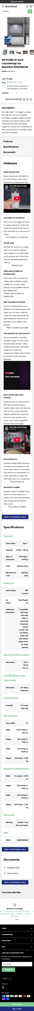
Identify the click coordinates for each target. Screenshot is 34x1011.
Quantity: (5, 93)
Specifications (11, 147)
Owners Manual (12, 873)
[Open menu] (3, 6)
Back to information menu (15, 517)
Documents (9, 152)
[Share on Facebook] (20, 99)
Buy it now (17, 1009)
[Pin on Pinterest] (24, 99)
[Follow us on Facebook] (3, 987)
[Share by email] (31, 99)
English (5, 978)
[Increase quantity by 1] (22, 93)
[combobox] (15, 11)
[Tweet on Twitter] (27, 99)
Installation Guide (13, 867)
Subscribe (8, 969)
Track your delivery (17, 2)
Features (8, 141)
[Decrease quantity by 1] (12, 93)
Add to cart (17, 1004)
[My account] (27, 6)
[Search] (30, 11)
